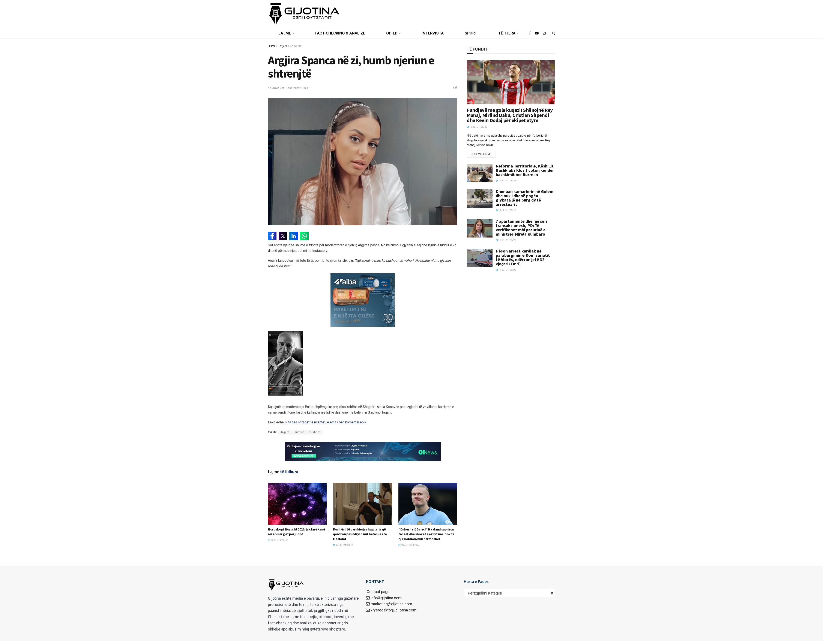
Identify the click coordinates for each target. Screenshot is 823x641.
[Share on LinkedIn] (293, 236)
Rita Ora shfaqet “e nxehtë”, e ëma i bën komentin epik (325, 422)
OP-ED (391, 33)
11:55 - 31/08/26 (507, 240)
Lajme (284, 33)
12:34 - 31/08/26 (507, 180)
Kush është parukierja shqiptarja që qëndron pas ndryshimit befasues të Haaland (360, 534)
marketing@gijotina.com (391, 604)
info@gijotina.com (386, 598)
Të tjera (506, 33)
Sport (471, 33)
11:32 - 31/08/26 (507, 270)
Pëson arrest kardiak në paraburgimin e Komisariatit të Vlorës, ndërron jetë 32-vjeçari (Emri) (523, 257)
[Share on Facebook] (272, 236)
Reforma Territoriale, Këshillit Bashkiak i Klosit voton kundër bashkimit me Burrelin (525, 170)
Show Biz (295, 46)
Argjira (285, 432)
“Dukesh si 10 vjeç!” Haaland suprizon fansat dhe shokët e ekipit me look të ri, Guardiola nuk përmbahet (426, 534)
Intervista (433, 33)
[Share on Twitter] (283, 236)
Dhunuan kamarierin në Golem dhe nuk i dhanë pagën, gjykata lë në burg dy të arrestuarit (524, 198)
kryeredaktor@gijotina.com (393, 610)
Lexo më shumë (481, 154)
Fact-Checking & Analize (340, 33)
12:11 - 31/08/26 (507, 210)
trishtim (314, 432)
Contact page (377, 591)
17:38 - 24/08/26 (344, 545)
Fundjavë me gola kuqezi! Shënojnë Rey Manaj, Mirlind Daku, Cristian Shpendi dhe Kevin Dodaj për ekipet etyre (510, 115)
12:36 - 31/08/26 (478, 127)
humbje (299, 432)
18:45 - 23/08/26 (409, 545)
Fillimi (271, 46)
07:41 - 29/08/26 (279, 540)
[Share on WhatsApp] (304, 236)
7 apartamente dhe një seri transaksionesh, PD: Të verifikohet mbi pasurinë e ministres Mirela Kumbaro (521, 227)
